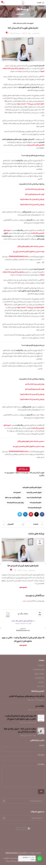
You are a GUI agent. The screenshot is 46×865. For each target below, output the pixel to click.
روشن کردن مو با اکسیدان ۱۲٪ (15, 503)
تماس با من (40, 686)
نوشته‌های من (39, 678)
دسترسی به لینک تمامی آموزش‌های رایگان (30, 246)
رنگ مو (24, 23)
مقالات (14, 23)
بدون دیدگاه (31, 700)
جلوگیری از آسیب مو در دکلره (13, 497)
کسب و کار (19, 23)
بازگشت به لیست (23, 524)
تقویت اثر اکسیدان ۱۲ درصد (34, 497)
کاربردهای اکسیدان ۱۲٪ (34, 508)
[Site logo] (23, 2)
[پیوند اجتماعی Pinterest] (31, 514)
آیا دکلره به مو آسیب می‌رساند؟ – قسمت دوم (24, 103)
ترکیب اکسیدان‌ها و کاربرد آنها (34, 194)
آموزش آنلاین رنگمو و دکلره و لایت (31, 487)
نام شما (41, 745)
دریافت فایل (22, 469)
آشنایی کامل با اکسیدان (35, 145)
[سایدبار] (43, 262)
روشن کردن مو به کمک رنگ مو (34, 189)
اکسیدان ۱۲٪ (17, 492)
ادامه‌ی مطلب (23, 587)
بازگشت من (39, 706)
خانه (28, 14)
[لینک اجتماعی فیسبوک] (42, 514)
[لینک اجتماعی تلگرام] (20, 514)
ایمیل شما (41, 755)
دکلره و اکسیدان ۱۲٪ (35, 503)
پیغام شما (41, 764)
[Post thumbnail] (41, 719)
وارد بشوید (25, 601)
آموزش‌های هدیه (38, 669)
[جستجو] (4, 801)
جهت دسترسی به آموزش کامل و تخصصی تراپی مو (28, 251)
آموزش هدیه (20, 14)
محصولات (41, 665)
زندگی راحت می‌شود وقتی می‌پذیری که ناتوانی (26, 696)
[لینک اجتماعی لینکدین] (25, 514)
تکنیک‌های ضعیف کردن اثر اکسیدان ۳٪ (23, 566)
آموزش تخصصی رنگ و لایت (33, 492)
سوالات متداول (39, 674)
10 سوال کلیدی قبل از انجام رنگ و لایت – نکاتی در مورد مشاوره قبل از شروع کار (20, 718)
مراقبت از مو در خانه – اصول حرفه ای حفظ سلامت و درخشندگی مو (20, 730)
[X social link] (36, 514)
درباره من (41, 682)
